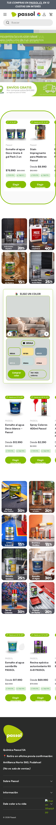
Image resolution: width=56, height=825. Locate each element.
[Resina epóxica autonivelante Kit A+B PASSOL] (40, 643)
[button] (51, 14)
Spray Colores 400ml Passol (38, 426)
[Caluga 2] (41, 497)
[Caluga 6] (41, 564)
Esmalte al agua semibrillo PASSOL (14, 666)
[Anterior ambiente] (9, 334)
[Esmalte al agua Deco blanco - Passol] (15, 406)
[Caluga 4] (41, 530)
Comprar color (16, 374)
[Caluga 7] (14, 598)
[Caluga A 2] (41, 234)
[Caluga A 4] (41, 268)
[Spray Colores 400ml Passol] (40, 406)
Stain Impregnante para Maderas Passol (38, 155)
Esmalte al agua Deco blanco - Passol (14, 428)
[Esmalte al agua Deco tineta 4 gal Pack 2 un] (16, 131)
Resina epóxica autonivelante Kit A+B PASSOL (40, 666)
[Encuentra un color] (39, 14)
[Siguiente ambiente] (46, 334)
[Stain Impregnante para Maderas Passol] (40, 131)
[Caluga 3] (14, 530)
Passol (13, 817)
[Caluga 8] (41, 598)
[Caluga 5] (14, 564)
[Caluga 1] (14, 497)
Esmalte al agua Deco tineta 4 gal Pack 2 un (15, 153)
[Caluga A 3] (14, 268)
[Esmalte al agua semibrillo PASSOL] (15, 643)
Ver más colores (34, 374)
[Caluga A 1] (14, 234)
